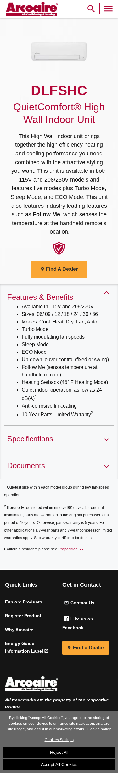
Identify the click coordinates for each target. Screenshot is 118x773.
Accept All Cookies (59, 764)
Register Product (23, 615)
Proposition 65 (70, 549)
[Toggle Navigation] (108, 8)
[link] (31, 9)
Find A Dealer (62, 269)
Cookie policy (99, 729)
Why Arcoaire (19, 629)
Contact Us (82, 602)
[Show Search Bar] (91, 8)
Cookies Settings (59, 740)
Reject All (59, 752)
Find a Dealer (88, 647)
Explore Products (23, 601)
